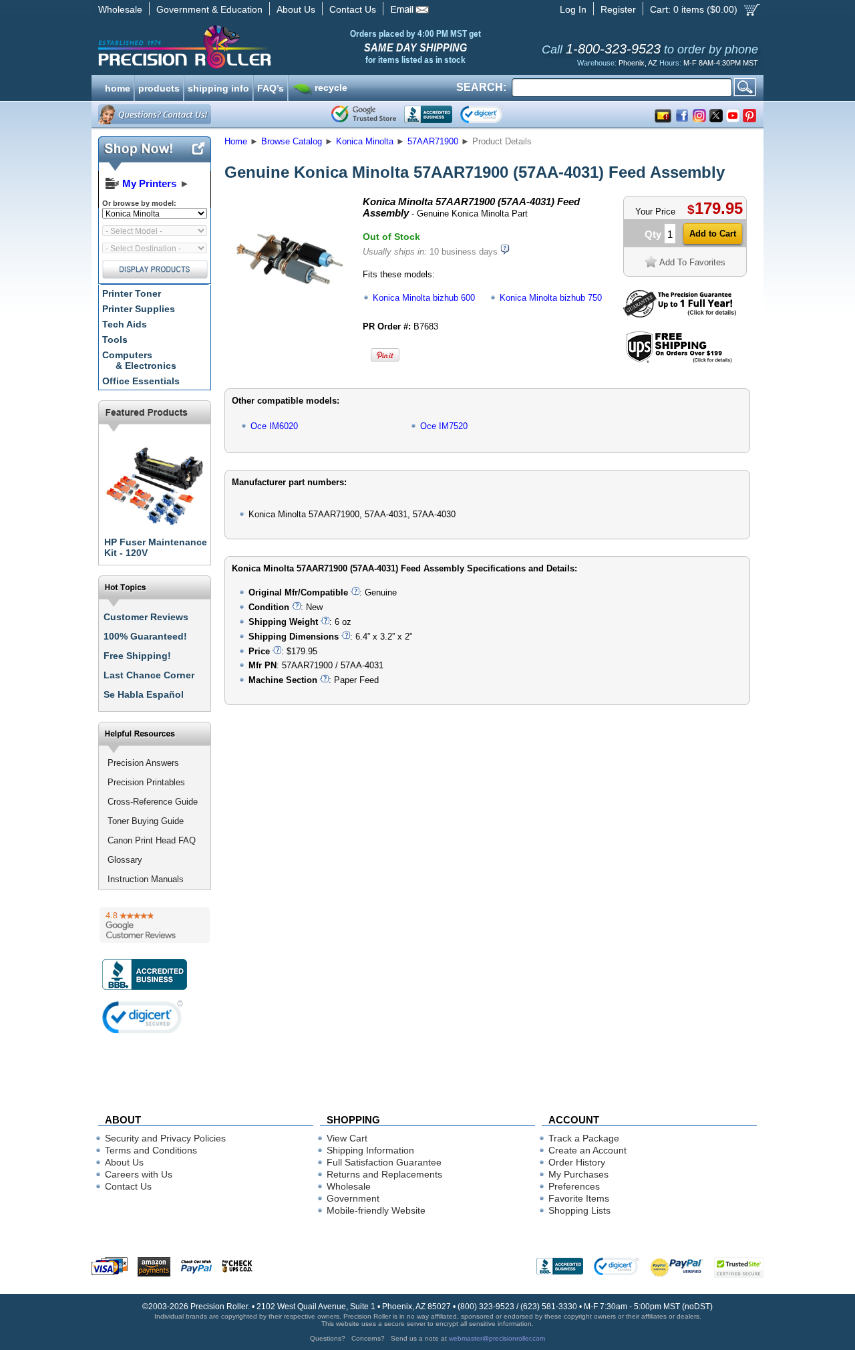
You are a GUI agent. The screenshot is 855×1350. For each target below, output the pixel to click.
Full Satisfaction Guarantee (384, 1162)
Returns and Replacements (384, 1174)
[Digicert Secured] (143, 1017)
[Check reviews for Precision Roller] (155, 925)
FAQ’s (270, 87)
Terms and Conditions (151, 1150)
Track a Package (583, 1138)
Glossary (125, 860)
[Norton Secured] (492, 114)
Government (353, 1198)
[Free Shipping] (679, 361)
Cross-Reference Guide (153, 802)
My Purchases (578, 1174)
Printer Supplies (138, 308)
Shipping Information (370, 1150)
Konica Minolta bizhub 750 (551, 298)
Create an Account (587, 1150)
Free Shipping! (137, 655)
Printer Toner (131, 293)
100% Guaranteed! (145, 636)
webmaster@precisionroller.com (497, 1338)
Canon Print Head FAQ (152, 840)
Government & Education (209, 9)
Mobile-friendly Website (376, 1210)
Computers (139, 360)
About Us (296, 9)
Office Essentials (141, 381)
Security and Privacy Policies (165, 1138)
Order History (576, 1162)
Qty (653, 234)
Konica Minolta (364, 141)
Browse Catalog (291, 141)
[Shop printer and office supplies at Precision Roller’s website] (254, 46)
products (159, 87)
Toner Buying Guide (146, 821)
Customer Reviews (146, 617)
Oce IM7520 (444, 426)
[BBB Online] (428, 114)
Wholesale (120, 9)
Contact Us (352, 9)
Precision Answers (143, 763)
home (117, 87)
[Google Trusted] (363, 114)
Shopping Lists (579, 1210)
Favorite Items (578, 1198)
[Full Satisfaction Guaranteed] (679, 314)
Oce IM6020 (274, 426)
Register (618, 9)
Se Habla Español (144, 694)
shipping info (218, 87)
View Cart (347, 1138)
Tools (115, 339)
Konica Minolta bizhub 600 (424, 298)
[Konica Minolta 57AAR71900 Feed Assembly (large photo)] (289, 316)
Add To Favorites (692, 262)
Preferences (574, 1186)
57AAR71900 (432, 141)
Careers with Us (138, 1174)
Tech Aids (124, 324)
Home (235, 141)
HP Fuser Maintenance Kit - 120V (155, 547)
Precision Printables (146, 782)
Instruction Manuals (146, 879)
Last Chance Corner (149, 675)
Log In (573, 9)
